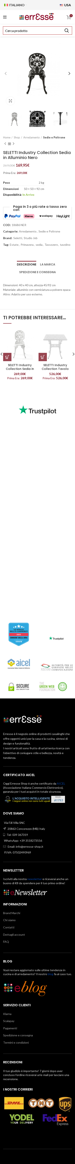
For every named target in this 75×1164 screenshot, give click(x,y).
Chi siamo (9, 920)
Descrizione (26, 264)
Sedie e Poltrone (54, 137)
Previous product (5, 144)
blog (50, 974)
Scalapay (8, 1021)
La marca (47, 264)
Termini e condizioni (16, 1042)
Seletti (17, 238)
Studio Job (31, 238)
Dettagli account (14, 934)
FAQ (6, 941)
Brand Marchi (11, 913)
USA (67, 5)
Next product (13, 144)
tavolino (65, 244)
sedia (39, 244)
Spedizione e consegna (37, 272)
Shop (17, 137)
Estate (14, 244)
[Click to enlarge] (10, 101)
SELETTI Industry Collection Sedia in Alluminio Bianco (20, 369)
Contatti (8, 927)
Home (6, 137)
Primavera (27, 244)
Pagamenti (10, 1028)
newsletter (34, 879)
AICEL (61, 783)
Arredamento (31, 137)
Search (66, 30)
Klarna (7, 1014)
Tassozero (51, 244)
